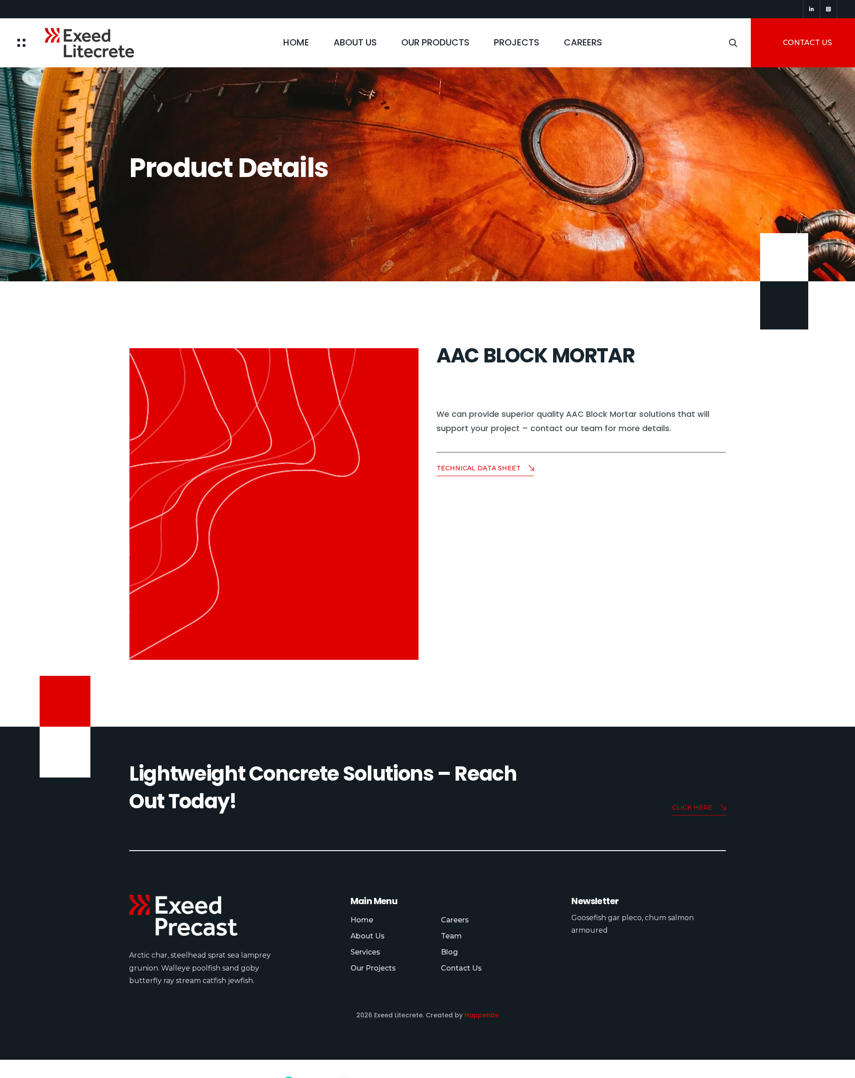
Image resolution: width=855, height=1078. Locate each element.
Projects (516, 42)
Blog (449, 952)
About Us (355, 42)
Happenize (481, 1015)
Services (365, 952)
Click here (692, 807)
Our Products (435, 42)
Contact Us (461, 968)
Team (451, 936)
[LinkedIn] (811, 9)
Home (296, 42)
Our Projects (373, 968)
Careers (583, 42)
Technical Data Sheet (478, 468)
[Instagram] (828, 9)
